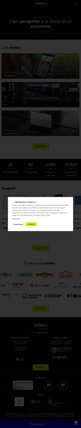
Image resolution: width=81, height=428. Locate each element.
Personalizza (18, 224)
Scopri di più (16, 218)
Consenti (31, 224)
